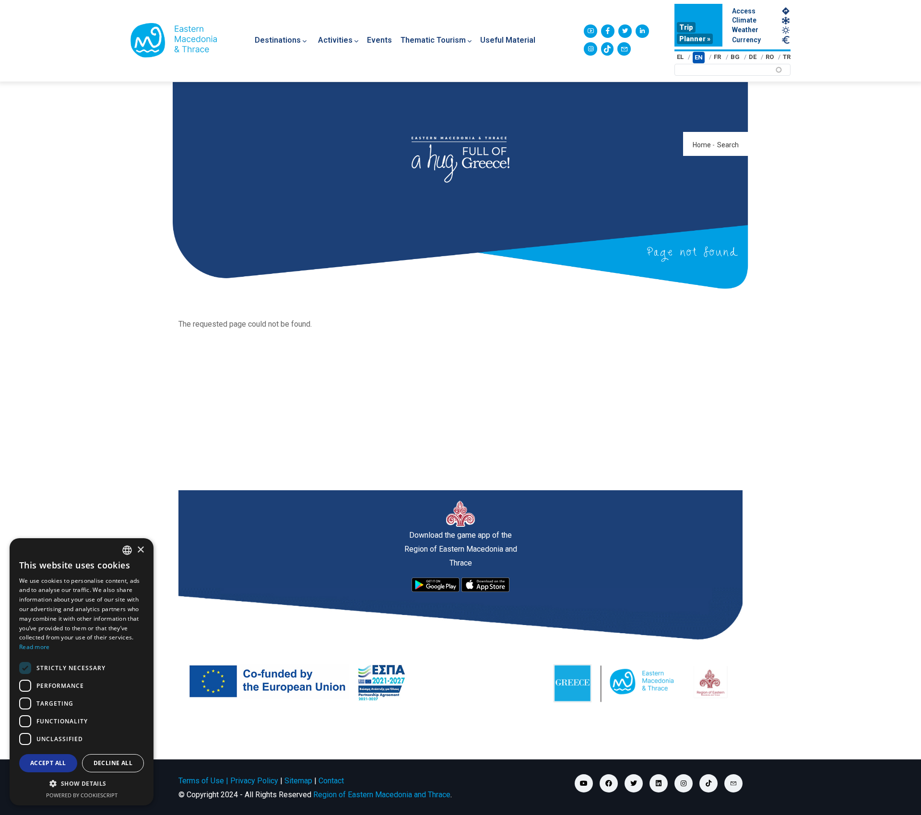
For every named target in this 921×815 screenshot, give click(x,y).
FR (717, 56)
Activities (335, 40)
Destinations (278, 40)
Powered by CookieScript (82, 795)
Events (379, 40)
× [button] (140, 550)
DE (752, 56)
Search (728, 145)
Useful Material (507, 40)
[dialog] (82, 671)
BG (735, 56)
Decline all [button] (113, 763)
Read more (34, 647)
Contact (331, 780)
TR (787, 56)
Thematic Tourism (433, 40)
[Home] (173, 40)
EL (680, 56)
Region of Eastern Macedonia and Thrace (381, 794)
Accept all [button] (48, 763)
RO (770, 56)
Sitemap (298, 780)
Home (702, 145)
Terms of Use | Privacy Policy (228, 780)
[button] (81, 784)
